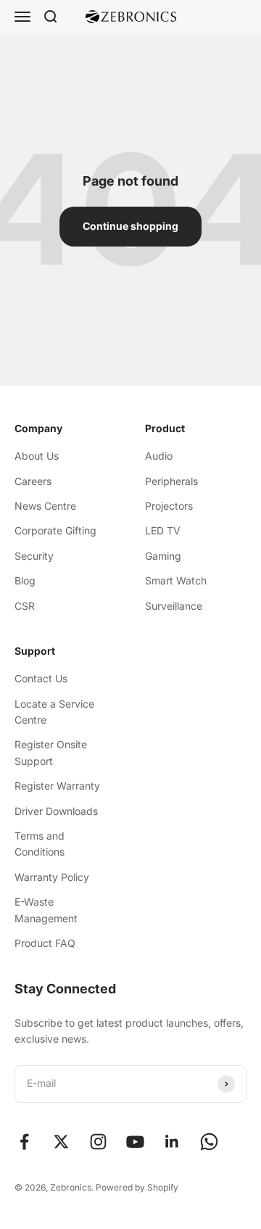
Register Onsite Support (50, 752)
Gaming (163, 556)
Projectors (169, 506)
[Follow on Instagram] (98, 1141)
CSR (24, 606)
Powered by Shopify (137, 1187)
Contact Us (40, 678)
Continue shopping (130, 226)
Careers (32, 481)
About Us (36, 456)
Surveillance (173, 606)
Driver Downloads (56, 811)
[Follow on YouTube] (135, 1141)
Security (34, 556)
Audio (159, 456)
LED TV (163, 530)
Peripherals (171, 481)
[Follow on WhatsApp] (209, 1141)
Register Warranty (57, 785)
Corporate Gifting (55, 530)
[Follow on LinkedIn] (172, 1141)
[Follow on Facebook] (24, 1141)
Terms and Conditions (39, 843)
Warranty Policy (51, 877)
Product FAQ (44, 943)
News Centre (45, 506)
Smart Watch (176, 580)
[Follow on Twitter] (61, 1141)
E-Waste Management (46, 909)
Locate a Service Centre (54, 712)
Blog (25, 580)
